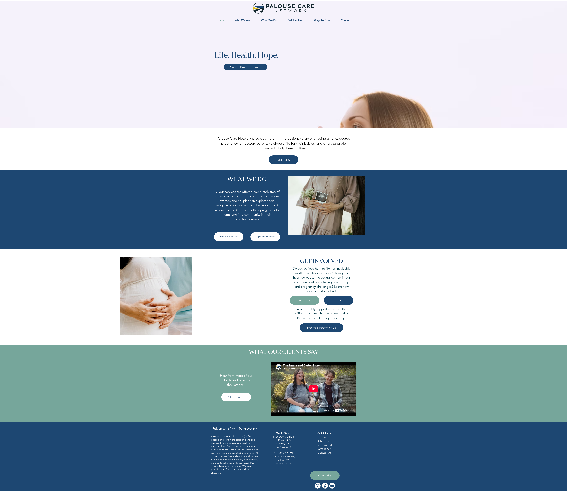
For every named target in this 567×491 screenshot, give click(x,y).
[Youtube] (332, 486)
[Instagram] (318, 486)
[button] (242, 20)
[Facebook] (325, 486)
